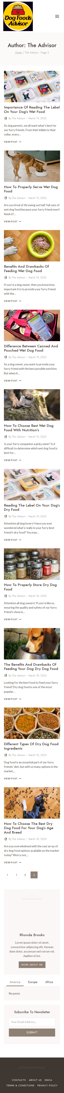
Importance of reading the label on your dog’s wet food (32, 109)
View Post (12, 142)
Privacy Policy (47, 1085)
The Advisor (18, 118)
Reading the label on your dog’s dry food (32, 507)
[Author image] (5, 118)
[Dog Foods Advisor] (18, 16)
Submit (32, 1032)
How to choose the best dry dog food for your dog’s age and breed (28, 828)
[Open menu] (57, 16)
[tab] (15, 982)
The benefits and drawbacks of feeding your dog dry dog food (31, 666)
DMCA (48, 1080)
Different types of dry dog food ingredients (31, 746)
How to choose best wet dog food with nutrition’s (28, 427)
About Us (35, 1080)
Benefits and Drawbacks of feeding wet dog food (26, 268)
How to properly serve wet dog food (31, 189)
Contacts (19, 1080)
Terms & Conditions (20, 1085)
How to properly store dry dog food (30, 587)
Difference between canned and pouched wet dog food (31, 348)
